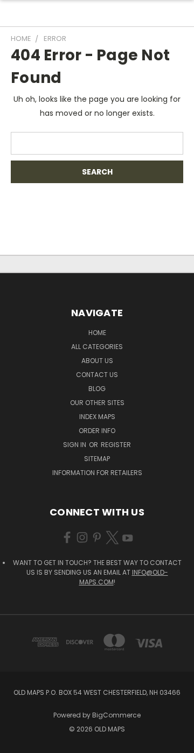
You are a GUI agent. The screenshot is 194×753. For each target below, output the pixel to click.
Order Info (97, 430)
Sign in (75, 444)
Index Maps (97, 416)
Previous (17, 742)
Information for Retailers (97, 472)
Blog (97, 388)
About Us (97, 360)
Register (116, 444)
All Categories (97, 346)
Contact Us (97, 374)
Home (97, 332)
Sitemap (97, 458)
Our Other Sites (97, 402)
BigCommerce (116, 715)
